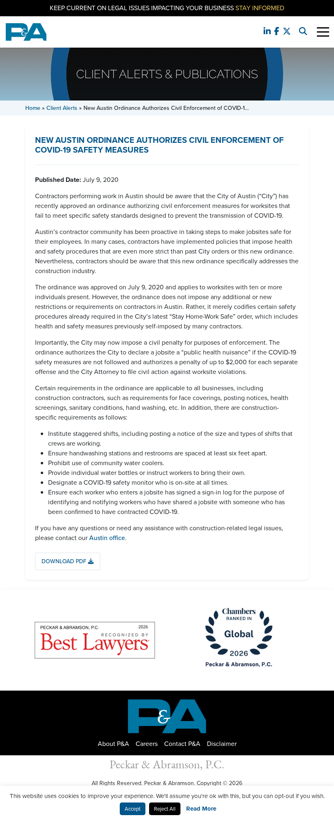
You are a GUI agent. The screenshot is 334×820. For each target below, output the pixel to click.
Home (32, 108)
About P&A (113, 743)
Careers (147, 743)
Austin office (107, 537)
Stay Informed (259, 8)
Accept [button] (133, 809)
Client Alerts (61, 108)
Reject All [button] (165, 809)
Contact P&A (182, 743)
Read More (201, 808)
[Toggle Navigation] (323, 32)
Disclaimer (222, 743)
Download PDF (65, 561)
